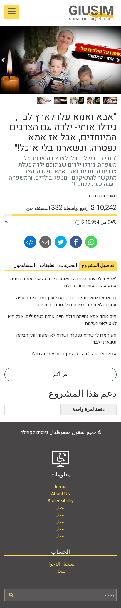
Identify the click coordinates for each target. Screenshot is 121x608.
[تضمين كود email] (30, 242)
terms (61, 486)
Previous (118, 60)
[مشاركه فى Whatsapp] (90, 242)
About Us (60, 493)
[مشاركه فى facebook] (75, 242)
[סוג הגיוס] (77, 222)
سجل (61, 571)
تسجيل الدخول (60, 564)
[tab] (98, 265)
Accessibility (60, 500)
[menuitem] (60, 486)
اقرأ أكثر (61, 374)
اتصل (60, 507)
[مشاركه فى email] (44, 242)
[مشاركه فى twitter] (60, 242)
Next (3, 60)
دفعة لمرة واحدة (89, 409)
